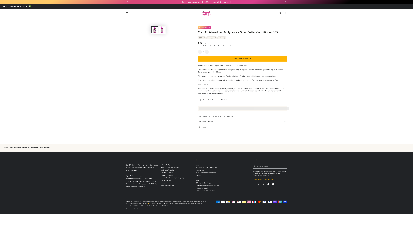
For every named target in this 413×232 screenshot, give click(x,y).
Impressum (200, 170)
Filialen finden (166, 180)
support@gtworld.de (138, 187)
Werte (198, 180)
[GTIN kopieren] (224, 38)
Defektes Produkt (167, 172)
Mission (198, 175)
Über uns (199, 165)
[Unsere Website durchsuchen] (280, 13)
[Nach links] (127, 2)
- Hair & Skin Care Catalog (205, 191)
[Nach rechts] (285, 2)
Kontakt (163, 183)
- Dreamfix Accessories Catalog (207, 185)
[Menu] (127, 13)
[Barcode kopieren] (215, 38)
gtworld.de (134, 201)
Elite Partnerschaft (167, 185)
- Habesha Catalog (202, 188)
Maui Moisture (204, 27)
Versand (208, 46)
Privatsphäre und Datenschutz (206, 167)
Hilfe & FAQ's (165, 165)
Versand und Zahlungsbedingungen (173, 178)
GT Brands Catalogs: (203, 183)
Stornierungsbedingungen (170, 167)
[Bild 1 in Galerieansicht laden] (154, 29)
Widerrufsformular (167, 170)
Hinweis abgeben (167, 175)
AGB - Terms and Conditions (206, 172)
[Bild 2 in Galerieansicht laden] (161, 29)
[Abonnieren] (286, 166)
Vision (198, 178)
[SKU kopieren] (204, 38)
